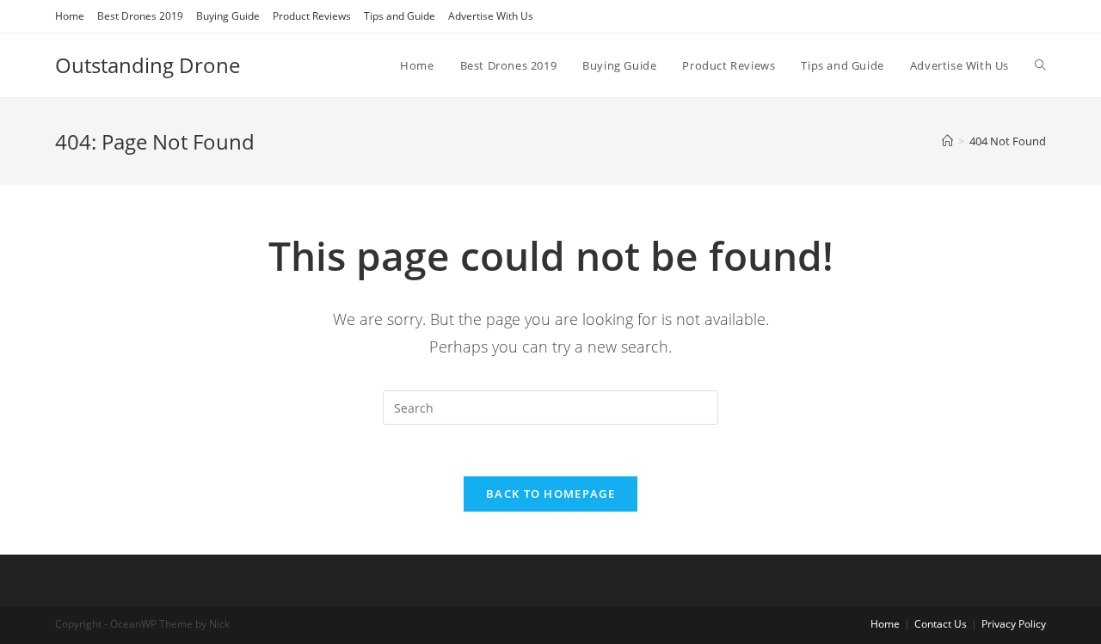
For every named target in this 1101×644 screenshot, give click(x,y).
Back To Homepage (550, 493)
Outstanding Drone (147, 65)
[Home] (947, 141)
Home (69, 16)
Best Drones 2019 (140, 16)
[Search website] (1040, 65)
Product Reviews (312, 16)
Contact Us (940, 623)
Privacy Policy (1013, 623)
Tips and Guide (399, 16)
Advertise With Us (490, 16)
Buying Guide (228, 16)
